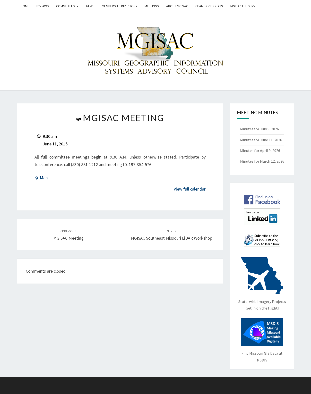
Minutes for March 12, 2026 (262, 161)
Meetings (152, 6)
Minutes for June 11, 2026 (261, 139)
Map (41, 178)
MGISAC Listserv (242, 6)
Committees (65, 6)
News (90, 6)
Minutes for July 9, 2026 (259, 128)
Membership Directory (119, 6)
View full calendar (190, 189)
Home (25, 6)
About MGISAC (177, 6)
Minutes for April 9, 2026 (260, 150)
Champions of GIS (209, 6)
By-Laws (42, 6)
